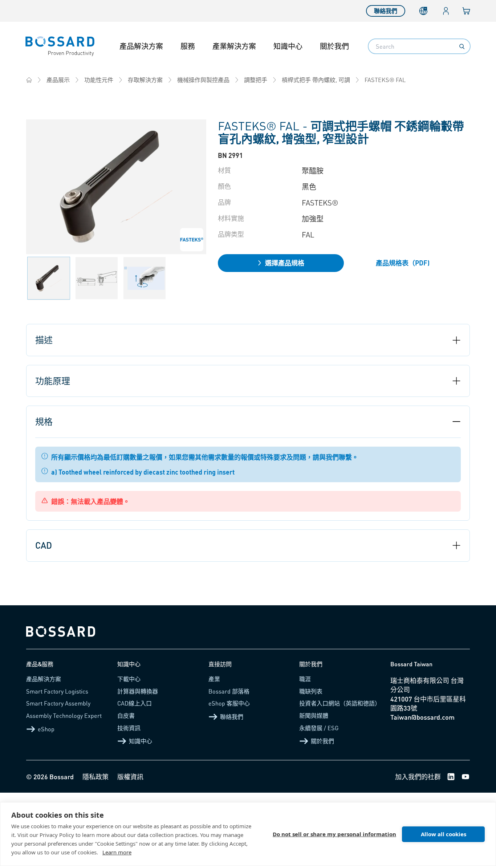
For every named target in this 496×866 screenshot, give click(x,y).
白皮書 (126, 715)
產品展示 (58, 80)
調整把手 (255, 80)
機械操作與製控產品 (203, 80)
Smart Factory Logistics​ (57, 691)
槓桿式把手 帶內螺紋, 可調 (316, 80)
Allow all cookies (443, 834)
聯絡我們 (385, 11)
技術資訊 (129, 728)
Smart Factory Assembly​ (58, 703)
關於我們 (334, 46)
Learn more (116, 852)
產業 (214, 679)
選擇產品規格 (284, 263)
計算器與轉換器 (137, 691)
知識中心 (287, 46)
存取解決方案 (145, 80)
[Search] (462, 46)
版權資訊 (130, 776)
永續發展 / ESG (319, 728)
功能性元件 (98, 80)
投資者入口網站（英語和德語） (340, 703)
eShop (46, 729)
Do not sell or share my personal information (334, 834)
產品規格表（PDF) (403, 263)
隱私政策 (95, 776)
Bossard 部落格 (228, 691)
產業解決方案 (234, 46)
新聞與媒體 (313, 715)
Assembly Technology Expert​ (64, 715)
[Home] (29, 80)
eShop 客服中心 (229, 703)
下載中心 (129, 679)
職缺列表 (310, 691)
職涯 (305, 679)
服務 (187, 46)
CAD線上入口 (134, 703)
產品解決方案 (141, 46)
